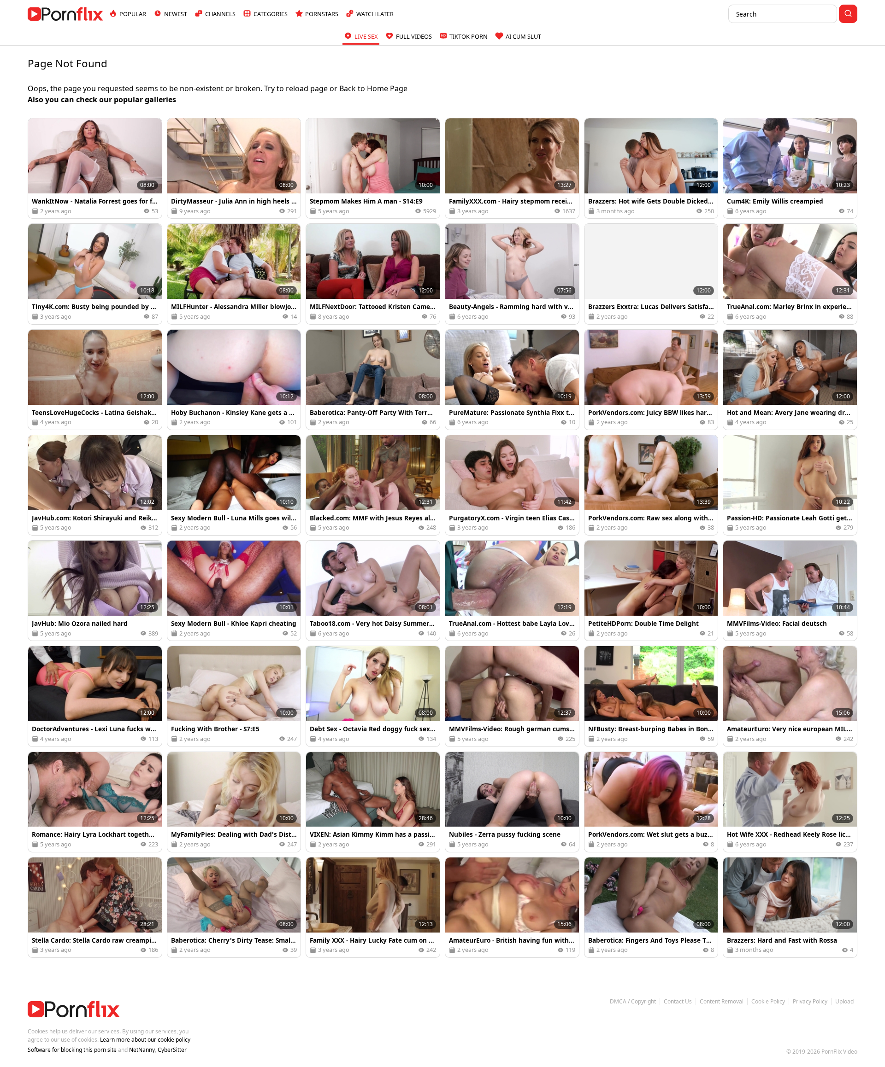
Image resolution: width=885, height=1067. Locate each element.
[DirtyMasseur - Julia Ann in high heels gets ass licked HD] (234, 168)
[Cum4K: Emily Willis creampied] (790, 168)
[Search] (848, 14)
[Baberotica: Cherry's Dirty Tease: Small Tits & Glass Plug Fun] (234, 907)
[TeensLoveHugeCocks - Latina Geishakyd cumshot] (95, 380)
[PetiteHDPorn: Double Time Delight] (651, 591)
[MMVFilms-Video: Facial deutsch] (790, 591)
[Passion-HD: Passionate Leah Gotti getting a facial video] (790, 485)
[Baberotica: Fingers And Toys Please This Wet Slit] (651, 907)
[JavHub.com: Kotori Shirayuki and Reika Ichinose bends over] (95, 485)
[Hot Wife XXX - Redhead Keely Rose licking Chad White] (790, 802)
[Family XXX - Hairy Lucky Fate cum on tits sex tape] (373, 907)
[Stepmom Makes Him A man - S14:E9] (373, 168)
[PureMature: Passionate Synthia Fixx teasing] (512, 380)
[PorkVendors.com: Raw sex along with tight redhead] (651, 485)
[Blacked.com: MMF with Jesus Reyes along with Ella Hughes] (373, 485)
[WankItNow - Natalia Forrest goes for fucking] (95, 168)
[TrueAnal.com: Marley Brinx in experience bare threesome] (790, 274)
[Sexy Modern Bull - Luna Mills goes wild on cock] (234, 485)
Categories (271, 14)
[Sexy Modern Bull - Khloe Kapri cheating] (234, 591)
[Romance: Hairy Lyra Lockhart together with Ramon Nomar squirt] (95, 802)
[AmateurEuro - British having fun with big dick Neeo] (512, 907)
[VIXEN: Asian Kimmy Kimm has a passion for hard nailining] (373, 802)
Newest (175, 14)
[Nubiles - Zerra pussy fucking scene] (512, 802)
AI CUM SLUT (523, 36)
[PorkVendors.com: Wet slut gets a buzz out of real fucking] (651, 802)
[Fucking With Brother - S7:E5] (234, 696)
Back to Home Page (373, 88)
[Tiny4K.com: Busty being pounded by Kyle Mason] (95, 274)
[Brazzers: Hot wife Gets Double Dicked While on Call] (651, 168)
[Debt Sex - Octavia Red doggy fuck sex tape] (373, 696)
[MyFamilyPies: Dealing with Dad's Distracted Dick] (234, 802)
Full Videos (414, 36)
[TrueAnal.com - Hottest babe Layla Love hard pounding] (512, 591)
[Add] (39, 129)
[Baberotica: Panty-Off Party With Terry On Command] (373, 380)
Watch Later (375, 14)
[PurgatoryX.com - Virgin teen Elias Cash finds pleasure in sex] (512, 485)
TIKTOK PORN (468, 36)
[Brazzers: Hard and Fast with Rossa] (790, 907)
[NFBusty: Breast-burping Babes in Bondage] (651, 696)
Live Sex (366, 36)
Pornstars (321, 14)
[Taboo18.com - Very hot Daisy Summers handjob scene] (373, 591)
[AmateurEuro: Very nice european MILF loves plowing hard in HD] (790, 696)
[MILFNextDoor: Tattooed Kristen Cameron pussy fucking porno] (373, 274)
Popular (132, 14)
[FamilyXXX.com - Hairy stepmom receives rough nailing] (512, 168)
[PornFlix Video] (65, 14)
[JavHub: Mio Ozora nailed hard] (95, 591)
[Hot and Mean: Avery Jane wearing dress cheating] (790, 380)
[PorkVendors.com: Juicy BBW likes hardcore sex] (651, 380)
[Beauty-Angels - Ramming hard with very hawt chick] (512, 274)
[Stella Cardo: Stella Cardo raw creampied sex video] (95, 907)
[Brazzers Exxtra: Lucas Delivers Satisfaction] (651, 274)
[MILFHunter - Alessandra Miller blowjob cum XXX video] (234, 274)
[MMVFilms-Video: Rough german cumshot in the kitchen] (512, 696)
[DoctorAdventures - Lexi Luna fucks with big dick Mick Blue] (95, 696)
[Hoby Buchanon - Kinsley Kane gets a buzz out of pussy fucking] (234, 380)
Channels (220, 14)
